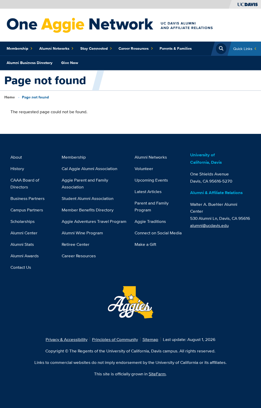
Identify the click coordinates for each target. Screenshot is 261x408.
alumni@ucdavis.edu (209, 225)
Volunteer (144, 168)
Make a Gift (145, 244)
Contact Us (20, 267)
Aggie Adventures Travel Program (94, 221)
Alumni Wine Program (82, 233)
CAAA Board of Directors (24, 183)
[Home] (128, 24)
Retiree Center (75, 244)
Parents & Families (176, 48)
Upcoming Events (151, 180)
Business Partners (27, 198)
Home (9, 97)
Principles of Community (115, 339)
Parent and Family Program (151, 206)
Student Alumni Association (87, 198)
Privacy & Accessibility (66, 339)
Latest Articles (148, 191)
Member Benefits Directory (87, 210)
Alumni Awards (24, 255)
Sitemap (150, 339)
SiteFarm (157, 374)
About (16, 157)
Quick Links (242, 48)
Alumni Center (23, 233)
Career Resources (134, 48)
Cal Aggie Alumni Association (89, 168)
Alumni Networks (54, 48)
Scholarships (22, 221)
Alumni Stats (22, 244)
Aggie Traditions (150, 221)
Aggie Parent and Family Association (85, 183)
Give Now (69, 63)
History (17, 168)
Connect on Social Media (158, 233)
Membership (17, 48)
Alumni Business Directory (30, 63)
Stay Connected (94, 48)
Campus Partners (26, 210)
